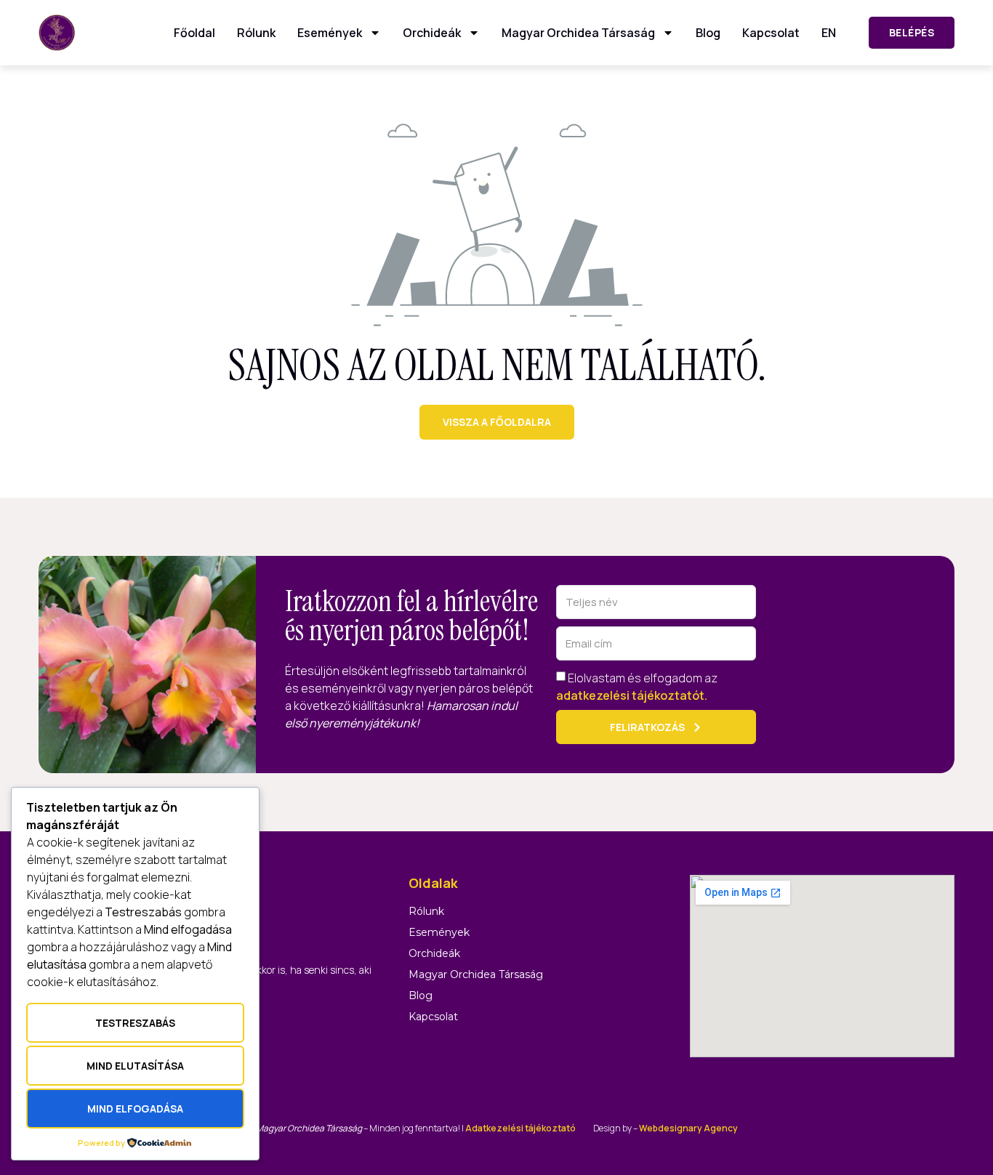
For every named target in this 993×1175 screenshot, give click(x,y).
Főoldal (194, 33)
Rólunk (256, 33)
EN (828, 33)
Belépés (912, 32)
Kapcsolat (771, 33)
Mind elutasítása (135, 1066)
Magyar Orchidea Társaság (578, 33)
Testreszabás (135, 1023)
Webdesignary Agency (688, 1128)
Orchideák (432, 33)
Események (329, 33)
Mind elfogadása (135, 1108)
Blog (708, 33)
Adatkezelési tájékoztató (520, 1128)
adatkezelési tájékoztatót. (631, 695)
